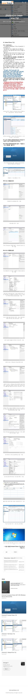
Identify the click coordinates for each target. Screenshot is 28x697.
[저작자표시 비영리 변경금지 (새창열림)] (20, 552)
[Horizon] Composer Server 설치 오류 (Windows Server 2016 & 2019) (11, 561)
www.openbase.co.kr (14, 690)
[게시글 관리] (10, 552)
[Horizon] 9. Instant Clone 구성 (10, 564)
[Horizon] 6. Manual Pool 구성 (10, 567)
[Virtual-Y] (12, 2)
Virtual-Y (5, 663)
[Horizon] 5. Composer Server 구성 (11, 569)
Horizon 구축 (13, 558)
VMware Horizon (7, 558)
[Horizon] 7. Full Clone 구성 (9, 566)
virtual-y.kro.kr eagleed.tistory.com (7, 665)
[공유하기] (8, 552)
